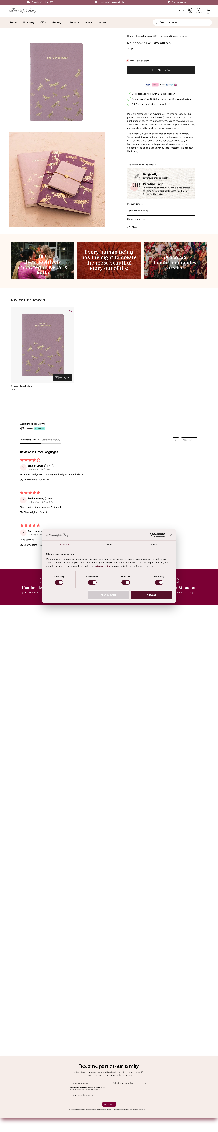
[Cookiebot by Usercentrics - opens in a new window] (152, 535)
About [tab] (153, 544)
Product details (135, 204)
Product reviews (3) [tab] (30, 440)
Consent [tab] (64, 544)
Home (130, 36)
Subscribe (109, 1104)
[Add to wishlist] (71, 311)
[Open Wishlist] (199, 10)
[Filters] (175, 439)
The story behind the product (141, 164)
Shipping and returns (137, 219)
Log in (192, 11)
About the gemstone (137, 210)
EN (179, 10)
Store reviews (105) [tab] (51, 440)
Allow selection (108, 595)
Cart (209, 11)
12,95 (13, 389)
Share (135, 227)
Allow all (151, 595)
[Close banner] (171, 535)
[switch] (92, 582)
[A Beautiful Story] (24, 11)
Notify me (164, 70)
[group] (109, 348)
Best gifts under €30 (146, 36)
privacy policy (102, 566)
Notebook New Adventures (21, 386)
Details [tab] (109, 544)
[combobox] (182, 22)
